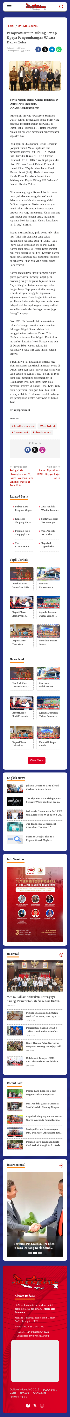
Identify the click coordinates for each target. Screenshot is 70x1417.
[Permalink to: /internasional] (61, 1165)
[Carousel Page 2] (35, 1253)
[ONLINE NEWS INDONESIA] (35, 6)
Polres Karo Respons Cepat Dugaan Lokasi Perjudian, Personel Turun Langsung (23, 508)
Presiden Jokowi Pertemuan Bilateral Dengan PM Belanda (33, 1246)
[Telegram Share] (52, 49)
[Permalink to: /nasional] (61, 954)
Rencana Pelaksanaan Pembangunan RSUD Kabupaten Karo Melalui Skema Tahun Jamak (48, 585)
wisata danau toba (43, 432)
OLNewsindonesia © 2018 (24, 1389)
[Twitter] (35, 450)
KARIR (13, 1393)
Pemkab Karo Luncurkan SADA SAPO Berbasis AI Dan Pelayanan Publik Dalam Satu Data (21, 585)
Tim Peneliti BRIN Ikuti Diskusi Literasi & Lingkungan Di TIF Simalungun (49, 532)
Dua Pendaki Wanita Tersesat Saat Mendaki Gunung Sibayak (50, 508)
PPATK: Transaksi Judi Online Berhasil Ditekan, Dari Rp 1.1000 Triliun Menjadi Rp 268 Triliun (44, 1014)
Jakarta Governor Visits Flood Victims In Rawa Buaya (42, 787)
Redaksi (24, 1393)
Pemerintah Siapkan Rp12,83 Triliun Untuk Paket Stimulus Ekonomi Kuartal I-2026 (42, 1029)
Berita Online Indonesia (23, 425)
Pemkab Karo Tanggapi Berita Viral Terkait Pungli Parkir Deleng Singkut (23, 532)
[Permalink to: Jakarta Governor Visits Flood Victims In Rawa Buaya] (15, 788)
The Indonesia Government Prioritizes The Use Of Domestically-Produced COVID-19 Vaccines (43, 825)
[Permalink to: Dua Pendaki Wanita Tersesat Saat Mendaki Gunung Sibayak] (15, 1106)
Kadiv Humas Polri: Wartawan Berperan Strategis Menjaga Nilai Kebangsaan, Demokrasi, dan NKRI (44, 1044)
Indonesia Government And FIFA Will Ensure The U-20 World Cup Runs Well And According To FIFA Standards (44, 813)
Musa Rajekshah (48, 425)
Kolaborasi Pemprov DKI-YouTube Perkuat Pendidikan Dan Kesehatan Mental (44, 1059)
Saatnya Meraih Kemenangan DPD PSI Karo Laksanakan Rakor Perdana (49, 520)
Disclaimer (39, 1393)
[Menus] (9, 6)
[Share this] (38, 49)
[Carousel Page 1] (30, 1253)
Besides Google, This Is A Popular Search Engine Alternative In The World (40, 838)
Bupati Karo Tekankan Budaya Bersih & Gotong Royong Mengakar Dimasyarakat (21, 642)
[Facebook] (27, 450)
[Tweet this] (45, 49)
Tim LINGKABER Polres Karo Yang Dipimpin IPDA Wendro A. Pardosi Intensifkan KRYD (23, 544)
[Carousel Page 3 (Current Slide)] (40, 1253)
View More (36, 760)
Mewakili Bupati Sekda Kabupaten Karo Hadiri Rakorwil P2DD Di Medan (48, 642)
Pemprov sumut (20, 432)
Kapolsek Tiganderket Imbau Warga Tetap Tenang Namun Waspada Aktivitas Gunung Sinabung (48, 544)
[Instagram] (42, 450)
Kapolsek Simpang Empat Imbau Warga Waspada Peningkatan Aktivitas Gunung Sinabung (23, 520)
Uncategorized (13, 50)
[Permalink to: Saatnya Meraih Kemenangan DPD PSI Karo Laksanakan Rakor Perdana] (15, 1131)
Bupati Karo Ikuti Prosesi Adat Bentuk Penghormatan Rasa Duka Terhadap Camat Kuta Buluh (21, 613)
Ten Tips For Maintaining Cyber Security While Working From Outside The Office (43, 800)
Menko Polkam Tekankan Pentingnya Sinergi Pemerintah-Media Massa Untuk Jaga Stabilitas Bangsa (33, 999)
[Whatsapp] (59, 49)
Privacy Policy (18, 1397)
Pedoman (49, 1390)
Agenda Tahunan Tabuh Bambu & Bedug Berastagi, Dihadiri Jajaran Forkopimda (48, 613)
